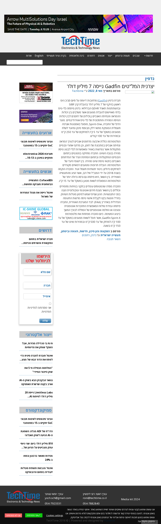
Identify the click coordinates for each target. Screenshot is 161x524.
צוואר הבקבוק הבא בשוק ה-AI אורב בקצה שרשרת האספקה (36, 382)
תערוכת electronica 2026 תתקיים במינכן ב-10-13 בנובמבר (38, 156)
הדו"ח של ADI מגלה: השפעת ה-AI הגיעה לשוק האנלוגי (37, 433)
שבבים (136, 55)
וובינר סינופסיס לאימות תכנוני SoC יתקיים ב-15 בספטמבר (37, 143)
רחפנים (91, 55)
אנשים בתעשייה (37, 171)
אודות (29, 55)
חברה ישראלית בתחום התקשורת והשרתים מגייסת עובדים (38, 241)
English (39, 55)
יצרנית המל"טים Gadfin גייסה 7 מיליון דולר (110, 86)
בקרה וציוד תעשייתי (56, 55)
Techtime (77, 91)
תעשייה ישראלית (110, 235)
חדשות (149, 55)
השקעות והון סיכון (99, 231)
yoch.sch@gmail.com (58, 498)
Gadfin (102, 100)
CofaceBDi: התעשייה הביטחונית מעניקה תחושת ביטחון (38, 182)
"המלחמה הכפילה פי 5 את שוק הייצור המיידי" (38, 370)
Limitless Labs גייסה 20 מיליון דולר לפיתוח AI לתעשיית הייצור (39, 394)
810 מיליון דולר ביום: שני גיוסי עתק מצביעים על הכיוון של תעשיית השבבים (36, 445)
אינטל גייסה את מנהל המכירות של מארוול (36, 194)
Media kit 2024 (130, 499)
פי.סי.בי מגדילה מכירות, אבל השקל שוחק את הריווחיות (37, 345)
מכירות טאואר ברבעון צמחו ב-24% (38, 457)
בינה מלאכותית (76, 55)
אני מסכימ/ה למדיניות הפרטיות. (39, 309)
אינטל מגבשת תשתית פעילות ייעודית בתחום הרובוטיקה (37, 470)
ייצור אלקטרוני (39, 334)
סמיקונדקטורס (39, 410)
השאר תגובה (113, 239)
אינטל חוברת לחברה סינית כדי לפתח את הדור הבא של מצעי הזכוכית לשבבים (36, 358)
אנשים (101, 55)
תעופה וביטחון (122, 55)
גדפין (93, 235)
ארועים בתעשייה (37, 132)
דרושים (45, 230)
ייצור (110, 55)
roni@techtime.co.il (95, 498)
